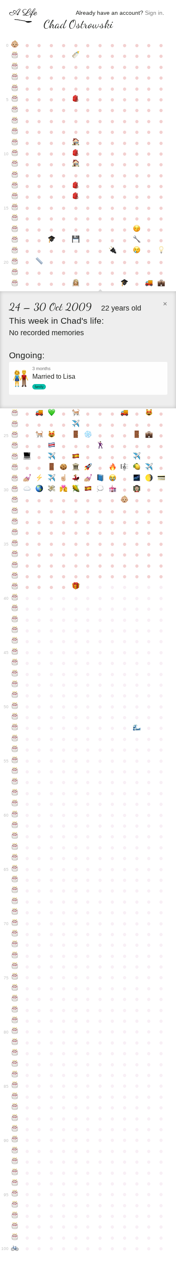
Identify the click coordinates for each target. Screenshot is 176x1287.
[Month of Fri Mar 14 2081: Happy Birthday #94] (15, 1183)
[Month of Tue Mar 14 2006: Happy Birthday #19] (15, 251)
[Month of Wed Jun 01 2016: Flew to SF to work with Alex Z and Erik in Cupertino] (51, 479)
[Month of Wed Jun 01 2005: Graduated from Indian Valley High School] (51, 240)
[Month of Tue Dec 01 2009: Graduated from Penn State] (124, 284)
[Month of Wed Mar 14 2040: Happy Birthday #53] (15, 739)
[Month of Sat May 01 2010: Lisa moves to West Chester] (39, 413)
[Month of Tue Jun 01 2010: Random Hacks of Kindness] (51, 413)
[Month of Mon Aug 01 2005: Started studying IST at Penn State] (76, 240)
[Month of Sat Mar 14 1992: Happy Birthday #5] (15, 99)
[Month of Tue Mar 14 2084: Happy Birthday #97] (15, 1216)
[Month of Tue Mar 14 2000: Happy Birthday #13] (15, 186)
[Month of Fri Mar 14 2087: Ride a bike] (15, 1248)
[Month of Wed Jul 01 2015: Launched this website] (64, 468)
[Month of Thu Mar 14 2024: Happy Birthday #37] (15, 565)
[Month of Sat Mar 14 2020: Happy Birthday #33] (15, 522)
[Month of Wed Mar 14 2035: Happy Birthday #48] (15, 684)
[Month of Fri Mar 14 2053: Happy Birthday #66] (15, 880)
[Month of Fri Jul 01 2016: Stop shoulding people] (64, 479)
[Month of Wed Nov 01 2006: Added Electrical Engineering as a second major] (112, 251)
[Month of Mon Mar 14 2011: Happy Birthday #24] (15, 424)
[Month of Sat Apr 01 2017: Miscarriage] (27, 489)
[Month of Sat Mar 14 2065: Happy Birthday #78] (15, 1010)
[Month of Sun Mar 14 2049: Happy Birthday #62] (15, 836)
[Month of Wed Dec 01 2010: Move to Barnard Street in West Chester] (124, 413)
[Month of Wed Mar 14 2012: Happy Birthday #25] (15, 435)
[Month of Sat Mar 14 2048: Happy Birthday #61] (15, 825)
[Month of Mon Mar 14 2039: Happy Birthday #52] (15, 728)
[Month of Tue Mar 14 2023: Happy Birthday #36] (15, 554)
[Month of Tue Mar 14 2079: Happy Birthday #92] (15, 1161)
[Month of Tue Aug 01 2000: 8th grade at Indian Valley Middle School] (76, 186)
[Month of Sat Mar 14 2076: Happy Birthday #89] (15, 1129)
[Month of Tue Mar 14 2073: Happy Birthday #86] (15, 1096)
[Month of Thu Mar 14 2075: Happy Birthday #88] (15, 1118)
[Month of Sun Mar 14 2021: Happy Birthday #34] (15, 532)
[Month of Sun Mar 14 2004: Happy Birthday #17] (15, 229)
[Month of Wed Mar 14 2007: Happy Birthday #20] (15, 262)
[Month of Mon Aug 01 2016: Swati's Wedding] (76, 479)
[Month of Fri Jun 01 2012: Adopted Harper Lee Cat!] (51, 435)
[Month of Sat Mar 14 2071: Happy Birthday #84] (15, 1075)
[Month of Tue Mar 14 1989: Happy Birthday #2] (15, 67)
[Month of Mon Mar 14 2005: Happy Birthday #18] (15, 240)
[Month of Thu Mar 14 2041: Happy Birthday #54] (15, 749)
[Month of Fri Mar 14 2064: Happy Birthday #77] (15, 999)
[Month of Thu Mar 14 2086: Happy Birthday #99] (15, 1237)
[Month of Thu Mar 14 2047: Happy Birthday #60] (15, 815)
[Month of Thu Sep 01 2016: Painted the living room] (88, 479)
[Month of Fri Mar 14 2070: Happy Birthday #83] (15, 1064)
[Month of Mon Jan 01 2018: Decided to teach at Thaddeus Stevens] (137, 489)
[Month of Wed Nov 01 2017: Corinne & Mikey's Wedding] (112, 489)
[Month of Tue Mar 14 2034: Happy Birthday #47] (15, 674)
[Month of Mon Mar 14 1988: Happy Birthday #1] (15, 56)
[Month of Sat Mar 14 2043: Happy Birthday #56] (15, 771)
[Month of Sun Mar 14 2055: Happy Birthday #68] (15, 901)
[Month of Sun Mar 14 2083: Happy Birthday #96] (15, 1205)
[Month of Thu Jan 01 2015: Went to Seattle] (137, 457)
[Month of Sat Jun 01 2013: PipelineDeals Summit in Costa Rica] (51, 446)
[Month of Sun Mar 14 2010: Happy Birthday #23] (15, 413)
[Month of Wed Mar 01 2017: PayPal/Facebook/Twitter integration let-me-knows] (161, 479)
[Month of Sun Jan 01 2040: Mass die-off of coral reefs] (137, 728)
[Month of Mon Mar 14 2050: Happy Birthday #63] (15, 847)
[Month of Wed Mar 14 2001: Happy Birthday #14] (15, 196)
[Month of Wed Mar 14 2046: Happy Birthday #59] (15, 804)
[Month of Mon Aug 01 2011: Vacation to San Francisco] (76, 424)
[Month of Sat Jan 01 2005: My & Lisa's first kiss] (137, 229)
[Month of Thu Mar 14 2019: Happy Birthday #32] (15, 511)
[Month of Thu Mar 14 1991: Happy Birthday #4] (15, 88)
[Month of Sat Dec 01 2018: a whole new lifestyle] (124, 500)
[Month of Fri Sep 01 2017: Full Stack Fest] (88, 489)
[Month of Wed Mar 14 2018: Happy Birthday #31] (15, 500)
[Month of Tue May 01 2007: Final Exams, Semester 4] (39, 262)
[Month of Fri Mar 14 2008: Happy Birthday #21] (15, 272)
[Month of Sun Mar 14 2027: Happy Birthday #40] (15, 598)
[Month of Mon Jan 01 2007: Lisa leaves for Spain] (137, 251)
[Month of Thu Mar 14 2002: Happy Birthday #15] (15, 208)
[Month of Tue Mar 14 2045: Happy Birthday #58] (15, 793)
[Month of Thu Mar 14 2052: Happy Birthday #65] (15, 869)
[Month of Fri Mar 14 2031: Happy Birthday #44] (15, 641)
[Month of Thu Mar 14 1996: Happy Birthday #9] (15, 143)
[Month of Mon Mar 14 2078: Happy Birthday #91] (15, 1151)
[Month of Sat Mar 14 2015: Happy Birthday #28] (15, 468)
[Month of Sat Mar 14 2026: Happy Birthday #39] (15, 587)
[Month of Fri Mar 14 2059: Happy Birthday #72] (15, 944)
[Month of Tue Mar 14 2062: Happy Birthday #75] (15, 977)
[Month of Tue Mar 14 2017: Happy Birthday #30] (15, 489)
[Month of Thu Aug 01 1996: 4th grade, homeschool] (76, 143)
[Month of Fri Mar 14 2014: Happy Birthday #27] (15, 457)
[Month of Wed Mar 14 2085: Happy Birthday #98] (15, 1226)
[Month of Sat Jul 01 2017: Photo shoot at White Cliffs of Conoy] (64, 489)
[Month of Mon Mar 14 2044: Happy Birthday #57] (15, 782)
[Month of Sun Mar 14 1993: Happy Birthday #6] (15, 110)
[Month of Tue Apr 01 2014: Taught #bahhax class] (27, 457)
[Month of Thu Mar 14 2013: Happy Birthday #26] (15, 446)
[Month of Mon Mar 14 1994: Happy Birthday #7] (15, 121)
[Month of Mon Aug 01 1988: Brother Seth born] (76, 56)
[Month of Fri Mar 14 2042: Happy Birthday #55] (15, 760)
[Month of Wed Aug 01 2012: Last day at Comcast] (76, 435)
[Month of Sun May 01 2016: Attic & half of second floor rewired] (39, 479)
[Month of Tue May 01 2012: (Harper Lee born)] (39, 435)
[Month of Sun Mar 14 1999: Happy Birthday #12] (15, 175)
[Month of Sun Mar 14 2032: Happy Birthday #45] (15, 652)
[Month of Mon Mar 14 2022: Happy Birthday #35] (15, 544)
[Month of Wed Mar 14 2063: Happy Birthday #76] (15, 988)
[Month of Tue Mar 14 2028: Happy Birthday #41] (15, 608)
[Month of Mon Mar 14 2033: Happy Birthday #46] (15, 663)
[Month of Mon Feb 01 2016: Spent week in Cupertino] (149, 468)
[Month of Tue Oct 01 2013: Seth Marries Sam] (100, 446)
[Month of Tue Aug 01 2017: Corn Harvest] (76, 489)
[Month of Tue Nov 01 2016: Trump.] (112, 479)
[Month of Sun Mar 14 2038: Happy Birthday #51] (15, 717)
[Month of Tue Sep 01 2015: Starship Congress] (88, 468)
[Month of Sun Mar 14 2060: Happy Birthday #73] (15, 956)
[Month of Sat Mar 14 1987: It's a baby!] (15, 45)
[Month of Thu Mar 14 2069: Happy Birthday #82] (15, 1053)
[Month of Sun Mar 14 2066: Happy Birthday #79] (15, 1020)
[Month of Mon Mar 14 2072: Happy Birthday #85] (15, 1085)
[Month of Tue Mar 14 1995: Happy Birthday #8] (15, 132)
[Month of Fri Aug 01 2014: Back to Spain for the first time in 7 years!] (76, 457)
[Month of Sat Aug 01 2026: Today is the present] (76, 587)
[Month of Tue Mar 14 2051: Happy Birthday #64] (15, 858)
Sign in (153, 12)
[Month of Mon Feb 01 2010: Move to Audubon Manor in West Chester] (149, 284)
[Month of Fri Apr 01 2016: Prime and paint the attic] (27, 479)
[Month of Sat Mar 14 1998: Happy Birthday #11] (15, 164)
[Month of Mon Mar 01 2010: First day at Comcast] (161, 284)
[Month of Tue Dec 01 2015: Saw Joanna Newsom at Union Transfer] (124, 468)
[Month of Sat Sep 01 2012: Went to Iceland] (88, 435)
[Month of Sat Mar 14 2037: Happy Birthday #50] (15, 706)
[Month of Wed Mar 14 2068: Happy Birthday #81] (15, 1042)
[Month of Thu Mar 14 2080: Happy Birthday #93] (15, 1172)
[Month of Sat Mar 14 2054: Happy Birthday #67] (15, 890)
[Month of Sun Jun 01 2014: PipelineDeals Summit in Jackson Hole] (51, 457)
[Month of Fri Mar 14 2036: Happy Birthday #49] (15, 695)
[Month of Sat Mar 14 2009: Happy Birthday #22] (15, 284)
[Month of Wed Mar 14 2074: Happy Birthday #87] (15, 1107)
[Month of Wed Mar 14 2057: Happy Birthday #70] (15, 923)
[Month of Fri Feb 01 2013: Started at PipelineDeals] (149, 435)
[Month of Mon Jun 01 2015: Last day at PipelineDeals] (51, 468)
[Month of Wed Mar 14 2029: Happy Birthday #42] (15, 620)
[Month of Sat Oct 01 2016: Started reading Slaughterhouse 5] (100, 479)
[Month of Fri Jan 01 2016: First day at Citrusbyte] (137, 468)
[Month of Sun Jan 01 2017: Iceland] (137, 479)
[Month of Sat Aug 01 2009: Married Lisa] (76, 284)
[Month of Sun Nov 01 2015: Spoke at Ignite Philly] (112, 468)
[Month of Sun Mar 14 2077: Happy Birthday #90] (15, 1140)
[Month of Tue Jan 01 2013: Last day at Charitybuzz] (137, 435)
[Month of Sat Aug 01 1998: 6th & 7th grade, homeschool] (76, 164)
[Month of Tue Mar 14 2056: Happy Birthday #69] (15, 912)
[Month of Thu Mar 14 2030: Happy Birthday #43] (15, 630)
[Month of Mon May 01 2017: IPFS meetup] (39, 489)
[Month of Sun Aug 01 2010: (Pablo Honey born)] (76, 413)
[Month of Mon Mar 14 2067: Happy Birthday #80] (15, 1031)
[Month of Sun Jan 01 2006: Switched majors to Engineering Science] (137, 240)
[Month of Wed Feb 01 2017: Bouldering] (149, 479)
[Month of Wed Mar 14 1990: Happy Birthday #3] (15, 77)
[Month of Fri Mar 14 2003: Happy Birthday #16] (15, 218)
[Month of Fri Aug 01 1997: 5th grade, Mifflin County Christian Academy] (76, 153)
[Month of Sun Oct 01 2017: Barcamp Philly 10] (100, 489)
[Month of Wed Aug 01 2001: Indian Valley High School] (76, 196)
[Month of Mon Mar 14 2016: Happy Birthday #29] (15, 479)
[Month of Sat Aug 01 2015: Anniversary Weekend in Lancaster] (76, 468)
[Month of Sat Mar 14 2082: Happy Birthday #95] (15, 1194)
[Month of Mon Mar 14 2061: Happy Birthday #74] (15, 966)
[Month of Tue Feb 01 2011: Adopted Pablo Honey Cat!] (149, 413)
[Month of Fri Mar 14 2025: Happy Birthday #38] (15, 576)
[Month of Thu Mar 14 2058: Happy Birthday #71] (15, 934)
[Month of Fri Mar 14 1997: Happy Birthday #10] (15, 153)
